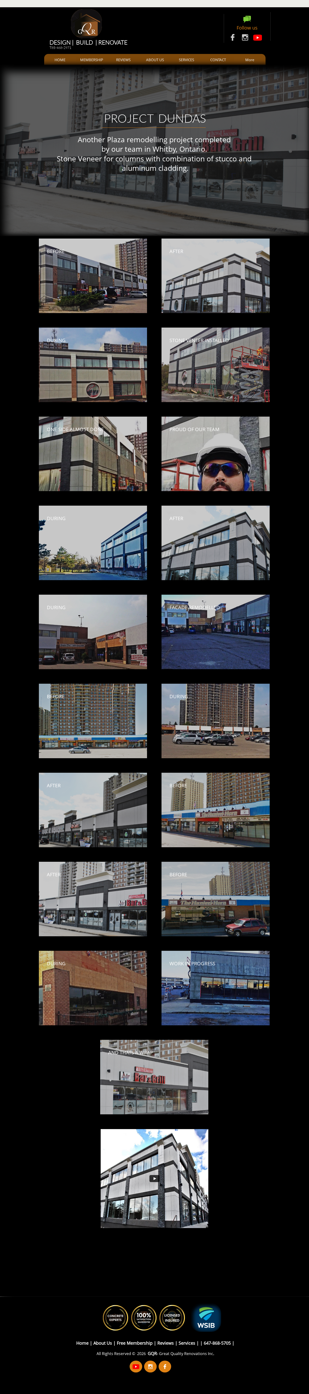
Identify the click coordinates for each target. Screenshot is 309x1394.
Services (187, 1343)
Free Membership (135, 1343)
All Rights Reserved (114, 1353)
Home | (84, 1343)
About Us (103, 1343)
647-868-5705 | (218, 1343)
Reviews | (167, 1343)
